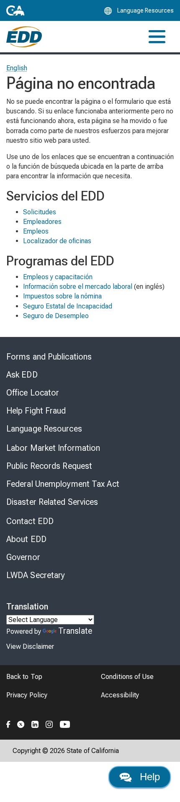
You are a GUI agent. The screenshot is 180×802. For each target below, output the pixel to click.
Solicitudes (39, 212)
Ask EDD (22, 375)
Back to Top (24, 677)
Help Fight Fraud (36, 411)
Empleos (36, 231)
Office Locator (32, 393)
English (17, 68)
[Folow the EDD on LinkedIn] (35, 723)
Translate (75, 631)
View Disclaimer (30, 646)
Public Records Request (49, 466)
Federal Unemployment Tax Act (62, 484)
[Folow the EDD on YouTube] (65, 723)
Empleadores (42, 222)
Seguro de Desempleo (56, 316)
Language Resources (44, 429)
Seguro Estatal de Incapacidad (67, 306)
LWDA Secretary (35, 575)
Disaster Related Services (52, 502)
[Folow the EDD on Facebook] (8, 723)
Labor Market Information (53, 448)
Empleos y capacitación (58, 277)
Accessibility (120, 695)
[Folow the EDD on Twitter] (21, 723)
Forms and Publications (49, 357)
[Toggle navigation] (157, 36)
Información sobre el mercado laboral (77, 286)
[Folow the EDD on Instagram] (49, 723)
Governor (23, 557)
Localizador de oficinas (57, 241)
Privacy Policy (26, 695)
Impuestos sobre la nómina (62, 296)
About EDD (26, 539)
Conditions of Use (127, 677)
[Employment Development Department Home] (24, 36)
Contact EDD (30, 521)
